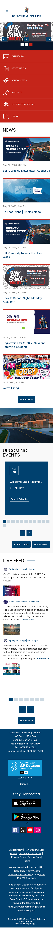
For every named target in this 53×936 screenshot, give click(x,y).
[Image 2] (26, 44)
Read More (28, 619)
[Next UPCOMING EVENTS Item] (29, 533)
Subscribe (20, 544)
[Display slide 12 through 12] (4, 525)
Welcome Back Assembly (26, 481)
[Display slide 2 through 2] (8, 521)
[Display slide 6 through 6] (26, 521)
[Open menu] (7, 11)
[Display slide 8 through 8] (34, 521)
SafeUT (24, 784)
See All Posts (26, 720)
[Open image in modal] (11, 591)
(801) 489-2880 (31, 743)
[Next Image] (48, 39)
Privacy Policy (18, 857)
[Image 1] (22, 44)
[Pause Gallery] (26, 39)
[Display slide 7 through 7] (30, 521)
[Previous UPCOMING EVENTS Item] (22, 533)
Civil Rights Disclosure (30, 853)
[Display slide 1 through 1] (4, 521)
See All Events (41, 544)
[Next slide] (30, 709)
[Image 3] (30, 44)
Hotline (26, 861)
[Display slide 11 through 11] (47, 521)
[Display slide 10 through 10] (43, 521)
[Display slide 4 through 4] (17, 521)
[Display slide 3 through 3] (13, 521)
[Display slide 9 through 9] (39, 521)
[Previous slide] (22, 709)
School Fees (34, 857)
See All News (26, 399)
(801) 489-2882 (28, 747)
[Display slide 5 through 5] (21, 521)
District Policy (16, 849)
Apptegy (31, 923)
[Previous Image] (4, 39)
